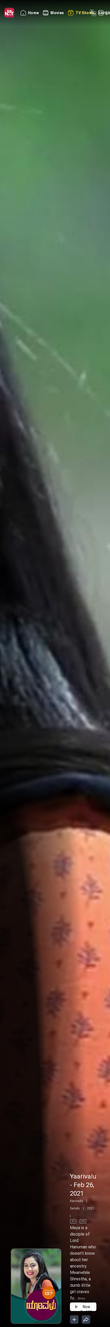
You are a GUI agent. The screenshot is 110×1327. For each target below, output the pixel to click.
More (81, 1298)
